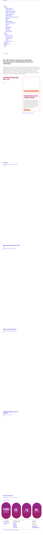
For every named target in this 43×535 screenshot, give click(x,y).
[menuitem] (21, 5)
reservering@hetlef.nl (35, 527)
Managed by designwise (14, 529)
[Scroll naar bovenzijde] (1, 534)
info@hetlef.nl (34, 526)
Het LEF (9, 529)
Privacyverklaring (6, 522)
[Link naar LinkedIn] (4, 48)
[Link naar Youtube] (4, 49)
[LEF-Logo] (11, 0)
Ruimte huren (15, 527)
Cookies (5, 523)
